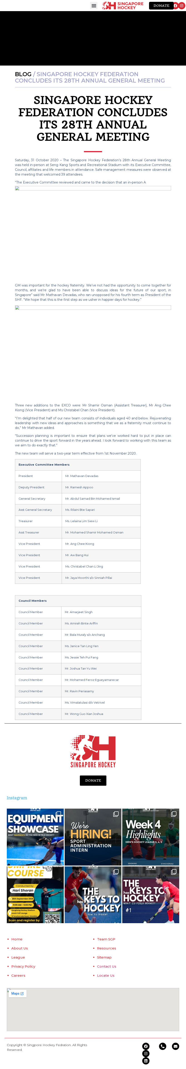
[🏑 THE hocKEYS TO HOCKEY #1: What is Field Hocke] (150, 894)
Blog (23, 74)
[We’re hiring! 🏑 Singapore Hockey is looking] (93, 837)
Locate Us (106, 975)
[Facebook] (175, 5)
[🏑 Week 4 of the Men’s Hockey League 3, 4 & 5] (150, 837)
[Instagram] (181, 5)
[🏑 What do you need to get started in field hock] (35, 837)
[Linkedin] (145, 1060)
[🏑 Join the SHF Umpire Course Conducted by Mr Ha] (35, 894)
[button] (94, 5)
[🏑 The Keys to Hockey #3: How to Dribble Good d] (93, 894)
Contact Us (106, 966)
